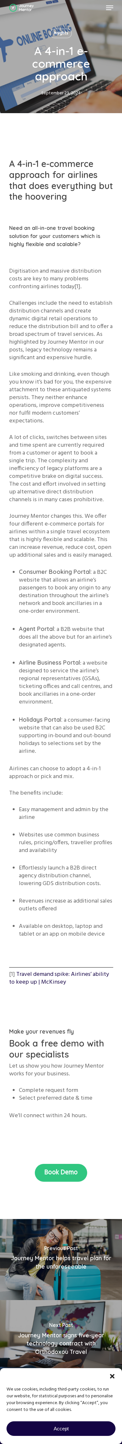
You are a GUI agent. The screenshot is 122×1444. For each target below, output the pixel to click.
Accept (61, 1428)
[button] (112, 1376)
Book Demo (61, 1172)
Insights (61, 33)
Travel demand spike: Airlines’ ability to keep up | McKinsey (59, 978)
